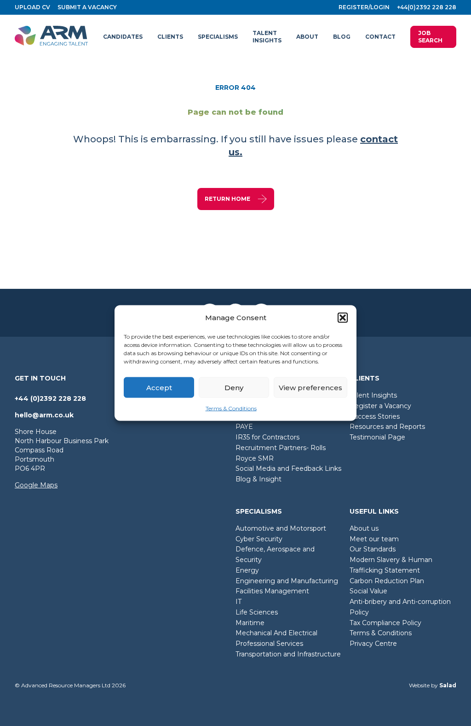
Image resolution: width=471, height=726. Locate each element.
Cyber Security (259, 539)
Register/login (364, 7)
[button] (342, 317)
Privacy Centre (373, 643)
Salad (447, 685)
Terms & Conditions (231, 408)
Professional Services (269, 643)
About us (364, 528)
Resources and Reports (387, 426)
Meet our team (374, 539)
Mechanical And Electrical (276, 633)
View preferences (310, 387)
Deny (233, 387)
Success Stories (375, 416)
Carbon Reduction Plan (387, 581)
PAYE (244, 426)
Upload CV (32, 7)
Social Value (368, 591)
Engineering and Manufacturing (287, 581)
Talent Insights (373, 395)
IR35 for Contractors (267, 437)
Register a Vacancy (380, 406)
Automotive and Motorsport (281, 528)
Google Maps (36, 485)
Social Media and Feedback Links (288, 468)
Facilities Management (272, 591)
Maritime (250, 623)
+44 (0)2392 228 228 (50, 398)
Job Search (430, 36)
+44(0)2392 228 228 (426, 7)
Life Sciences (257, 612)
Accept (159, 387)
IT (238, 601)
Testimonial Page (377, 437)
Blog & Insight (258, 479)
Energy (247, 570)
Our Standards (373, 549)
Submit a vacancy (87, 7)
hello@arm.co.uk (44, 415)
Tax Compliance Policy (385, 623)
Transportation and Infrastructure (288, 654)
